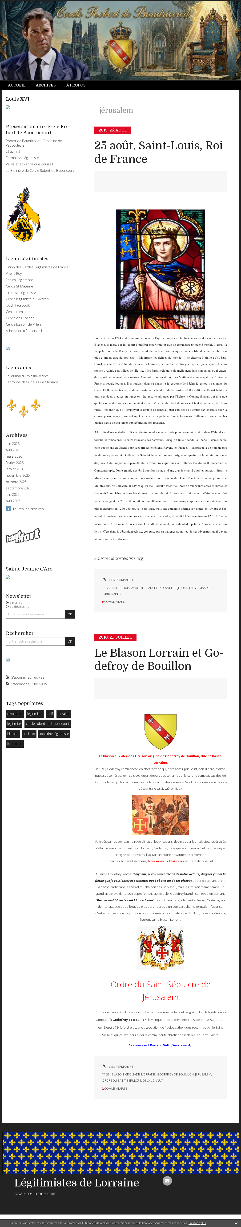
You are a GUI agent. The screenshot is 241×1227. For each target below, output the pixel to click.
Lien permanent (120, 580)
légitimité (14, 723)
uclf (50, 713)
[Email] (167, 1181)
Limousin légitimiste (21, 292)
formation (14, 743)
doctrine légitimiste (54, 733)
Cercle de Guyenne (20, 318)
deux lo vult (153, 1080)
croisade (202, 588)
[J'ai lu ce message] (236, 1223)
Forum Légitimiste (19, 280)
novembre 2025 (18, 475)
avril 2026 (13, 450)
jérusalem (185, 588)
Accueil (16, 85)
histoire (13, 733)
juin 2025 (13, 494)
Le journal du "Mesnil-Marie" (27, 376)
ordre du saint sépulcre (121, 1080)
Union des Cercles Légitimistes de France (37, 267)
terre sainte (111, 593)
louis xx (29, 733)
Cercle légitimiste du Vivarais (27, 299)
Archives (46, 85)
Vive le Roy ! (14, 273)
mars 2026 (14, 456)
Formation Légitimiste (22, 158)
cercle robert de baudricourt (47, 723)
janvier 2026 (15, 469)
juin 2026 (13, 444)
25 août (137, 588)
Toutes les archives (28, 508)
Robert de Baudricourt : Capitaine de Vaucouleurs (34, 143)
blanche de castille (160, 588)
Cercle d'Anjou (17, 311)
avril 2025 (13, 501)
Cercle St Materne (19, 286)
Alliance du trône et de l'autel (28, 330)
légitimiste (35, 713)
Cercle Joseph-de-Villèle (23, 324)
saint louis (121, 588)
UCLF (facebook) (18, 305)
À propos (76, 85)
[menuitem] (19, 85)
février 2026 (15, 463)
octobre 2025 (16, 482)
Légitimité (13, 151)
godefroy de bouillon (175, 1074)
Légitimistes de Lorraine (76, 1183)
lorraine (63, 713)
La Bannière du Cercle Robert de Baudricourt (40, 170)
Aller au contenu (16, 4)
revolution (14, 713)
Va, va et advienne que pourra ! (29, 164)
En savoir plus (197, 1223)
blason (118, 1074)
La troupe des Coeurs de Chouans (32, 382)
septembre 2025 (18, 488)
